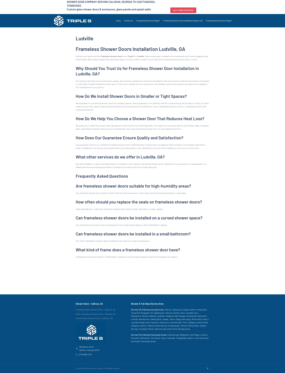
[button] (207, 368)
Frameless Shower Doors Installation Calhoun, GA (183, 20)
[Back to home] (72, 20)
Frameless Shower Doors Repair (219, 20)
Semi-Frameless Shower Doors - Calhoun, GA (95, 314)
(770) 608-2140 (179, 3)
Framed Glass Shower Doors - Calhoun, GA (94, 318)
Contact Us (128, 20)
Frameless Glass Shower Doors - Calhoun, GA (95, 309)
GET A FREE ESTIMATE (183, 10)
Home (118, 20)
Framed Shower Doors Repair (148, 20)
